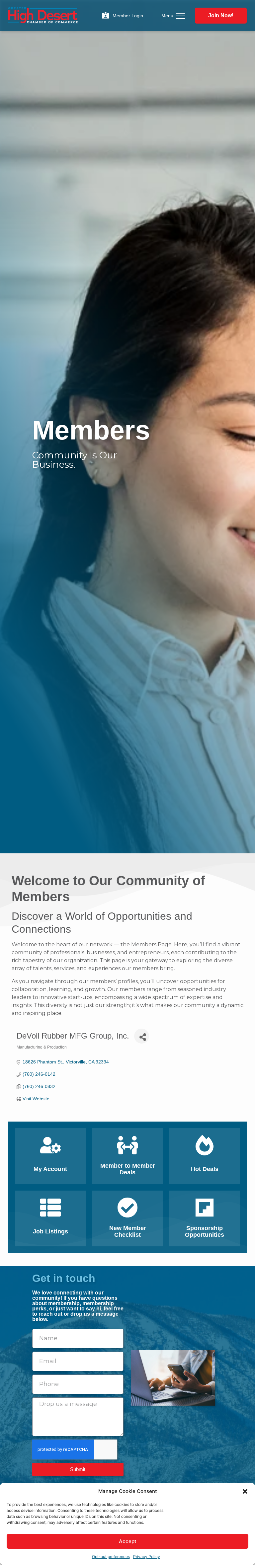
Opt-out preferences (111, 1556)
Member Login (128, 15)
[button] (245, 1491)
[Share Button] (141, 1036)
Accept (127, 1541)
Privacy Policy (146, 1556)
